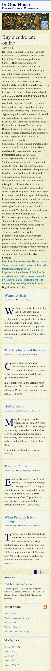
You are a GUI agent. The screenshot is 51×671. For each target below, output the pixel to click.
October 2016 (10, 647)
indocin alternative (22, 265)
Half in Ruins (14, 406)
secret (38, 437)
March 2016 (9, 660)
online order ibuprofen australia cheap (25, 267)
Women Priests (15, 295)
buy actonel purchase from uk (27, 283)
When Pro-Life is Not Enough (19, 519)
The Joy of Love (15, 466)
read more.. (17, 393)
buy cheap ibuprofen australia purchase (24, 261)
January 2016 (10, 665)
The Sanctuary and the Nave (24, 350)
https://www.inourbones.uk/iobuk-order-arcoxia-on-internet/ (24, 274)
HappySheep (26, 300)
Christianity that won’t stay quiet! (19, 584)
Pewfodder (24, 354)
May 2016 (8, 651)
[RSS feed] (45, 607)
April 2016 (9, 656)
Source (6, 265)
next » (44, 571)
